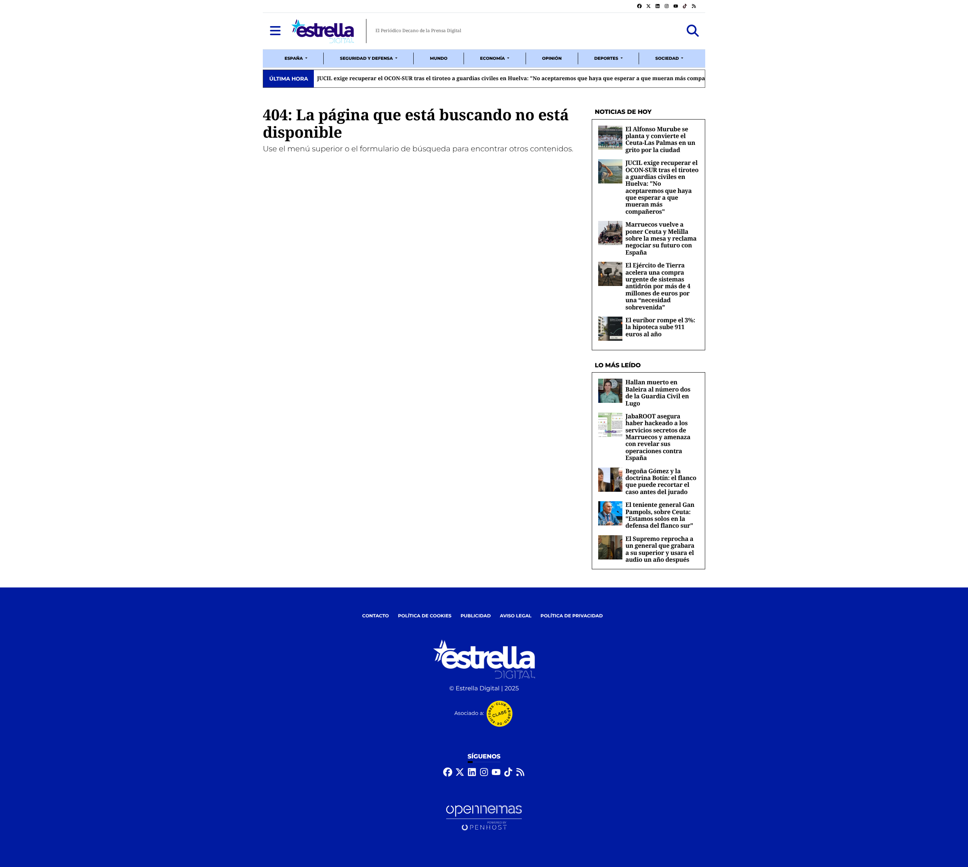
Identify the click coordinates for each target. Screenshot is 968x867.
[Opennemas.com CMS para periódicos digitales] (484, 817)
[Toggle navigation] (275, 31)
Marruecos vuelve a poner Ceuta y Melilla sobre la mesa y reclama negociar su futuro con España (557, 78)
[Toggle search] (693, 31)
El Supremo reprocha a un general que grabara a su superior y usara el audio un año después (659, 549)
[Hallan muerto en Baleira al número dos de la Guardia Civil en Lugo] (610, 390)
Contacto (375, 616)
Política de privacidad (572, 616)
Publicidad (476, 616)
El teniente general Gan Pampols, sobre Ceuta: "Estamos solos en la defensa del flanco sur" (659, 515)
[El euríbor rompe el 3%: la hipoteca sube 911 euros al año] (610, 328)
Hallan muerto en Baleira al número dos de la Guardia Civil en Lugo (657, 392)
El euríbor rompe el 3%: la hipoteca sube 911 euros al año (660, 327)
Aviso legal (516, 616)
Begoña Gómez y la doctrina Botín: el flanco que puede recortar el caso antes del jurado (660, 481)
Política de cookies (424, 616)
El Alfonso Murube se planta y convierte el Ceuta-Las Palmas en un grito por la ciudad (660, 139)
